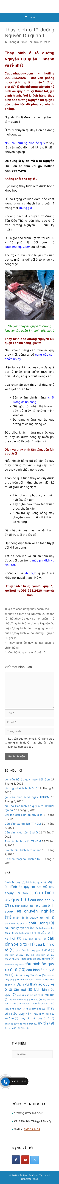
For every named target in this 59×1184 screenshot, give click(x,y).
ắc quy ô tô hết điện (17, 1028)
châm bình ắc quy (16, 923)
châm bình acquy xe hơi (33, 917)
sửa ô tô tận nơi (22, 1003)
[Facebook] (16, 1159)
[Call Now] (5, 1081)
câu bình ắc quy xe (14, 965)
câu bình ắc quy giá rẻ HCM (35, 950)
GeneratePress (29, 1178)
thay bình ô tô (35, 1008)
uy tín (46, 1023)
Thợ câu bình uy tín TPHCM (23, 841)
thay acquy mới (40, 609)
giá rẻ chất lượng (19, 609)
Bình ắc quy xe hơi (28, 887)
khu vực (30, 573)
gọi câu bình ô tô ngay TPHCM (27, 797)
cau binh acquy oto (24, 905)
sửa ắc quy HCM (43, 1003)
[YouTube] (25, 1159)
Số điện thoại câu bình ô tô (22, 859)
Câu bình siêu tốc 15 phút (21, 832)
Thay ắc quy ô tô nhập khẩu (21, 1023)
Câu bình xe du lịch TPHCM (23, 823)
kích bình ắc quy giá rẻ (30, 995)
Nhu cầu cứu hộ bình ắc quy (25, 143)
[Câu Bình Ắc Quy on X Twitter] (34, 1160)
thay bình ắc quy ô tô (36, 1018)
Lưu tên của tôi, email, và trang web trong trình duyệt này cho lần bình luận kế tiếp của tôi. (31, 742)
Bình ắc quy (15, 882)
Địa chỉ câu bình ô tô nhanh (23, 850)
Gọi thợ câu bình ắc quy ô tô (23, 814)
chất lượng (41, 923)
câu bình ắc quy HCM (19, 955)
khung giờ (25, 208)
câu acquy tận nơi (19, 928)
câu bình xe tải (34, 939)
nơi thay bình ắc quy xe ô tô (25, 999)
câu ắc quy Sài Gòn (30, 975)
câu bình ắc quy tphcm (37, 958)
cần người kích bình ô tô (21, 788)
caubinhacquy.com (18, 247)
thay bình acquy (15, 1008)
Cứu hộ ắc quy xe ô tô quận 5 (26, 652)
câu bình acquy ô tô (27, 933)
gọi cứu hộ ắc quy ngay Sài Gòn (27, 779)
